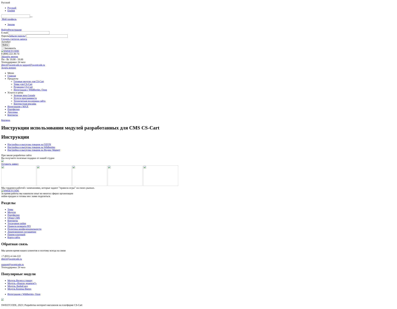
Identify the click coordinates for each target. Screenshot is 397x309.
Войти (4, 29)
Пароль (5, 36)
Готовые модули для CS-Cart (29, 81)
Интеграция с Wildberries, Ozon (23, 294)
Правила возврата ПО (19, 226)
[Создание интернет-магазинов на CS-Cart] (10, 190)
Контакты (12, 115)
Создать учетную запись (14, 39)
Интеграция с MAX (17, 106)
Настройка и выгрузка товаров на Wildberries (31, 147)
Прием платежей (16, 234)
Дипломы (12, 112)
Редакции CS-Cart (23, 87)
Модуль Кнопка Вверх (19, 289)
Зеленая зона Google (24, 95)
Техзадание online (16, 223)
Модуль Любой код (17, 286)
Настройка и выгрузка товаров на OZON (29, 144)
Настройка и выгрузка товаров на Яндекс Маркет (33, 150)
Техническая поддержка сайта (29, 101)
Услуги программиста (25, 98)
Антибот (6, 42)
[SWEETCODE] (10, 51)
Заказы (11, 24)
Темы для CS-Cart (23, 84)
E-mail (4, 32)
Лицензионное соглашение (21, 231)
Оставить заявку (10, 164)
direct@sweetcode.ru (11, 65)
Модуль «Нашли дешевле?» (22, 283)
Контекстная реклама (25, 103)
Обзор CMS (13, 218)
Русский (11, 8)
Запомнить (10, 48)
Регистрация (14, 29)
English (11, 10)
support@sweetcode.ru (33, 65)
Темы (10, 209)
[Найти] (31, 16)
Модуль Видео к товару (19, 280)
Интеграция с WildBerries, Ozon (30, 89)
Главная (11, 75)
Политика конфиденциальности (24, 229)
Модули (11, 212)
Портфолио (13, 109)
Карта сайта (13, 237)
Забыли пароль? (17, 36)
